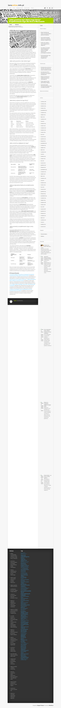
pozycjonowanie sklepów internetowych (25, 587)
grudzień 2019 (43, 191)
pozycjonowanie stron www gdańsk (25, 606)
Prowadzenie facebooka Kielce (24, 633)
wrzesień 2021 (43, 145)
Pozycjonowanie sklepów (25, 585)
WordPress (51, 705)
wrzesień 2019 (43, 198)
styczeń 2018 (43, 209)
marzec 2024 (43, 108)
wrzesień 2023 (43, 112)
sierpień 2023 (43, 114)
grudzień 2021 (43, 138)
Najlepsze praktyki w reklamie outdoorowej (13, 668)
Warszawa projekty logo (24, 659)
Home (10, 7)
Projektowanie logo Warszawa (24, 619)
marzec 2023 (43, 125)
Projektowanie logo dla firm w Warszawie (24, 614)
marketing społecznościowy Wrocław (25, 566)
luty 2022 (42, 134)
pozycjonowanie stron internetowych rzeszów (25, 598)
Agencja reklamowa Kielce (24, 560)
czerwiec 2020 (43, 178)
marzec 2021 (43, 158)
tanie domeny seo (23, 647)
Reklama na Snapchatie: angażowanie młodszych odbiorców (12, 696)
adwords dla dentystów (23, 553)
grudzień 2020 (43, 165)
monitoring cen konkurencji (25, 569)
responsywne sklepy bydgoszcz (25, 643)
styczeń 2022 (43, 136)
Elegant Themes (40, 705)
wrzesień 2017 (43, 215)
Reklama (32, 7)
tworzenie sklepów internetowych (25, 649)
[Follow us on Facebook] (47, 8)
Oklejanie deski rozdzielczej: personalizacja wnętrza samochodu (13, 661)
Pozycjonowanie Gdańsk (23, 578)
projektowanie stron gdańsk (25, 622)
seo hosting (23, 644)
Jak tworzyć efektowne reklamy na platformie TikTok (47, 258)
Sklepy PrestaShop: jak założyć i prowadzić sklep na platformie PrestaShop (46, 33)
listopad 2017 (43, 213)
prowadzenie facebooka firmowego (24, 630)
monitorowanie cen (23, 572)
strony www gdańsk (23, 646)
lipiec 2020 (43, 176)
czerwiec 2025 (43, 103)
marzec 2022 (43, 132)
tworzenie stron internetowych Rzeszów (25, 653)
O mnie (14, 7)
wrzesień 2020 (43, 171)
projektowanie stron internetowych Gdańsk (25, 626)
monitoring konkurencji (23, 571)
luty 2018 (42, 206)
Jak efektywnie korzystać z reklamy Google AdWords (14, 590)
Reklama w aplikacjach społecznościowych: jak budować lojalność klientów (14, 632)
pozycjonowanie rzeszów (25, 580)
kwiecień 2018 (43, 202)
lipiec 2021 (43, 149)
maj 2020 (42, 180)
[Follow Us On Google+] (52, 8)
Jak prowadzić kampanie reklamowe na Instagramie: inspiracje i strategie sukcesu (46, 39)
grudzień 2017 (43, 211)
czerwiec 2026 (43, 101)
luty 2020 (42, 187)
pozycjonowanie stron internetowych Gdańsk (26, 593)
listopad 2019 (43, 193)
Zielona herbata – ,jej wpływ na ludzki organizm (47, 476)
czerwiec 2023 (43, 119)
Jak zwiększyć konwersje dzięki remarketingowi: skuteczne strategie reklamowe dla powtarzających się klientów (46, 50)
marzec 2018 (43, 204)
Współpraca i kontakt (19, 7)
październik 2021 (44, 143)
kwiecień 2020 (43, 182)
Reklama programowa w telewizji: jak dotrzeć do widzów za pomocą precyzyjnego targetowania (13, 641)
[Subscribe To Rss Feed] (50, 8)
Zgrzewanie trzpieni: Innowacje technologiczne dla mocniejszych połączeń (46, 86)
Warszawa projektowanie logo (25, 657)
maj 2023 (42, 121)
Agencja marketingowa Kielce (25, 557)
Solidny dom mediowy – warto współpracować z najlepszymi (45, 44)
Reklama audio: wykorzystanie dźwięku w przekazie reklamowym (13, 580)
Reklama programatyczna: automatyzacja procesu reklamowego (13, 572)
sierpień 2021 (43, 147)
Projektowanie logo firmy (24, 617)
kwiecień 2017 (43, 224)
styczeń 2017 (43, 226)
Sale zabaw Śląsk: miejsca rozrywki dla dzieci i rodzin (14, 655)
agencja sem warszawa (25, 562)
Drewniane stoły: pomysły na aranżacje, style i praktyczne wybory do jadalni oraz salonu (46, 68)
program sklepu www (24, 611)
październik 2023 (44, 110)
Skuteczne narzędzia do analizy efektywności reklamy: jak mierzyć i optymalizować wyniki (14, 675)
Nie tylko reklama (27, 7)
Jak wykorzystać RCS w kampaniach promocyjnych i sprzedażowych (46, 73)
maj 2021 (42, 154)
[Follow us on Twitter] (45, 8)
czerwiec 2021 (43, 152)
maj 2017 (42, 222)
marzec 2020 (43, 184)
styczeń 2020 (43, 189)
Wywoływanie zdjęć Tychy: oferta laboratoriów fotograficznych (46, 56)
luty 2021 (42, 160)
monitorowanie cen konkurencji (24, 573)
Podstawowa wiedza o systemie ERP (13, 689)
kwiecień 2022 (43, 130)
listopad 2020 (43, 167)
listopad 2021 (43, 141)
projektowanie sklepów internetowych (25, 621)
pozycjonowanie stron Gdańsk (24, 589)
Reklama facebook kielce (23, 637)
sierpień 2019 (43, 200)
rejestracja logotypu (23, 635)
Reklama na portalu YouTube (24, 641)
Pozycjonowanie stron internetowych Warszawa (25, 602)
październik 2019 (44, 195)
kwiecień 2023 (43, 123)
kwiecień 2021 (43, 156)
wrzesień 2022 (43, 127)
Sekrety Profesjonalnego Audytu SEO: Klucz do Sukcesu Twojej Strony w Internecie (13, 556)
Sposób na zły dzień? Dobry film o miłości (46, 246)
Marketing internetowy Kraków (24, 564)
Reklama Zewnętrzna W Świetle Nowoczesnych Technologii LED (45, 78)
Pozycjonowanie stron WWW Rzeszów (24, 609)
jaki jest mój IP (26, 562)
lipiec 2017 (43, 217)
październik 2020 (44, 169)
